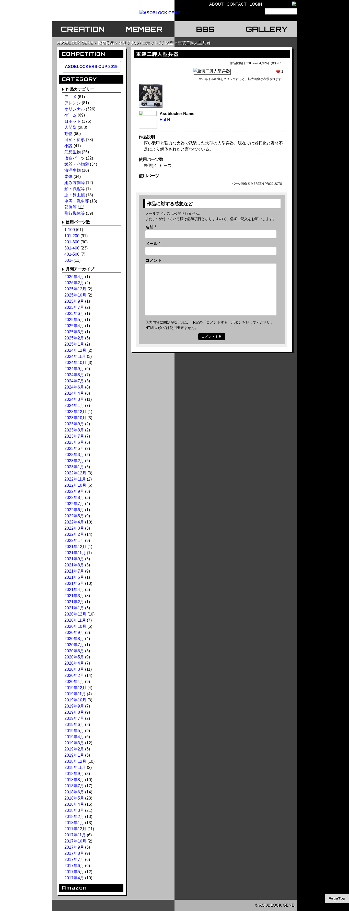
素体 (68, 176)
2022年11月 (75, 479)
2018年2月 (74, 816)
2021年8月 (74, 565)
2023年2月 (74, 461)
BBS (205, 29)
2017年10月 (75, 841)
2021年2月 (74, 602)
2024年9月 (74, 369)
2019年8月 (74, 712)
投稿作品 (106, 43)
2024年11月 (75, 356)
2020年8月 (74, 638)
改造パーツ (74, 158)
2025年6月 (74, 313)
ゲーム (70, 115)
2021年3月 (74, 596)
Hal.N (165, 120)
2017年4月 (74, 878)
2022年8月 (74, 497)
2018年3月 (74, 810)
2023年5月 (74, 448)
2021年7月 (74, 571)
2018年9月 (74, 773)
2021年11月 (75, 553)
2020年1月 (74, 681)
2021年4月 (74, 589)
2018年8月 (74, 780)
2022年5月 (74, 516)
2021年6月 (74, 577)
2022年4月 (74, 522)
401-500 (71, 254)
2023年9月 (74, 424)
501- (68, 260)
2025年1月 (74, 344)
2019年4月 (74, 737)
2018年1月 (74, 823)
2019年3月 (74, 743)
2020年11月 (75, 620)
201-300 (71, 242)
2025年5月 (74, 319)
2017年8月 (74, 853)
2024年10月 (75, 362)
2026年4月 (74, 277)
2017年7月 (74, 859)
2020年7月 (74, 645)
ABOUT (216, 4)
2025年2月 (74, 338)
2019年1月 (74, 755)
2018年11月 (75, 767)
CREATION (82, 29)
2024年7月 (74, 381)
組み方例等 (74, 182)
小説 (68, 146)
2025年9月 (74, 301)
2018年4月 (74, 804)
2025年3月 (74, 332)
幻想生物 (72, 152)
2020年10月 (75, 626)
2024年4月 (74, 393)
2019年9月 (74, 706)
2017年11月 (75, 835)
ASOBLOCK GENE (75, 43)
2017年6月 (74, 865)
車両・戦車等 (76, 201)
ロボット (150, 43)
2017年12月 (75, 829)
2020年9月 (74, 632)
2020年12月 (75, 614)
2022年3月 (74, 528)
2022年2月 (74, 534)
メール (152, 244)
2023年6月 (74, 442)
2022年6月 (74, 510)
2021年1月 (74, 608)
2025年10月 (75, 295)
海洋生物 (72, 170)
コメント (153, 260)
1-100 (69, 229)
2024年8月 (74, 375)
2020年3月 (74, 669)
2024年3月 (74, 399)
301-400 (71, 248)
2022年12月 (75, 473)
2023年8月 (74, 430)
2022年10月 (75, 485)
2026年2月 (74, 283)
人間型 (167, 43)
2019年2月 (74, 749)
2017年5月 (74, 872)
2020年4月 (74, 663)
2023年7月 (74, 436)
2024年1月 (74, 405)
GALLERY (266, 29)
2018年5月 (74, 798)
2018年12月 (75, 761)
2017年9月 (74, 847)
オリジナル (128, 43)
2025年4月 (74, 326)
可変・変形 (74, 140)
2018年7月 (74, 786)
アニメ (70, 97)
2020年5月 (74, 657)
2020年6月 (74, 651)
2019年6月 (74, 724)
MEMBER (143, 29)
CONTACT (237, 4)
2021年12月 (75, 546)
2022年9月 (74, 491)
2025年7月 (74, 307)
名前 (150, 227)
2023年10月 (75, 418)
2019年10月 (75, 700)
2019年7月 (74, 718)
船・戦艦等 (74, 189)
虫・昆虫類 (74, 195)
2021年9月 (74, 559)
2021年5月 (74, 583)
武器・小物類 (76, 164)
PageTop (337, 898)
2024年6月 (74, 387)
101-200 (71, 236)
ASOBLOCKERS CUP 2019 (91, 66)
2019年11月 (75, 694)
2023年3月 (74, 454)
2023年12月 (75, 411)
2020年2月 (74, 675)
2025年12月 (75, 289)
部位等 (70, 207)
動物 (68, 133)
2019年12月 (75, 688)
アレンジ (72, 103)
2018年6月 (74, 792)
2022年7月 (74, 504)
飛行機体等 (74, 213)
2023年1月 (74, 467)
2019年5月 (74, 730)
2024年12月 (75, 350)
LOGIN (256, 4)
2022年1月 (74, 540)
